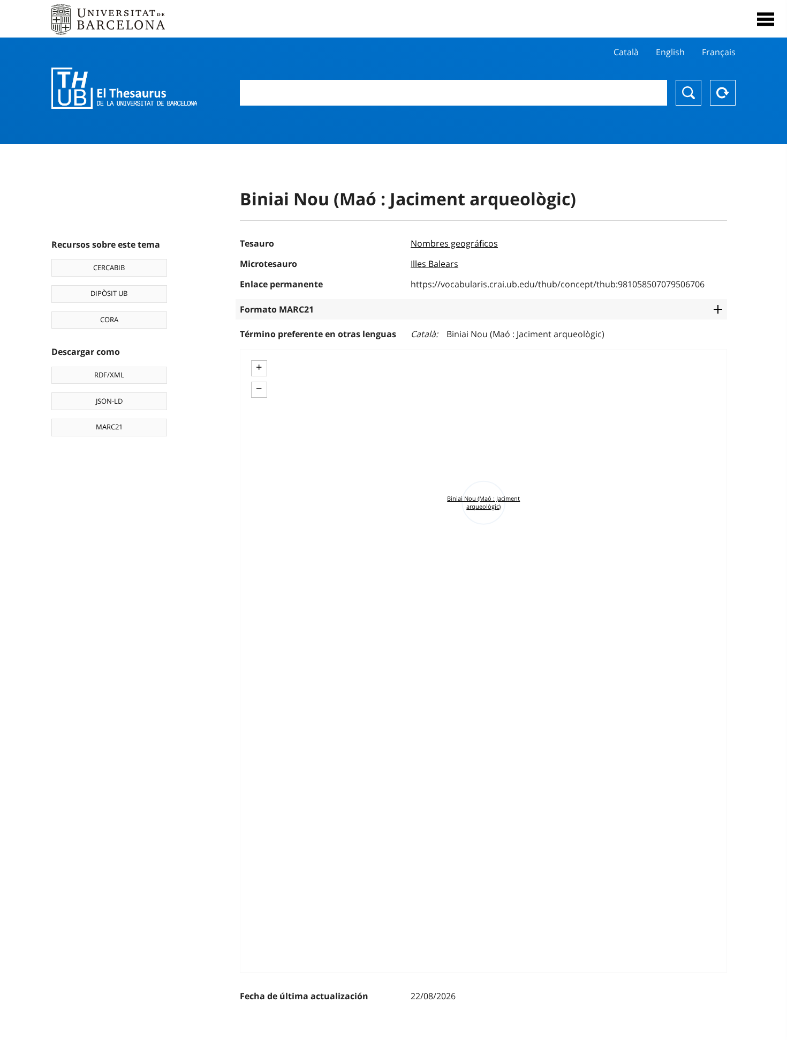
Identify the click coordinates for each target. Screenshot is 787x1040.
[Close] (765, 19)
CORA (109, 319)
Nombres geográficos (454, 243)
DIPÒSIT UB (108, 293)
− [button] (259, 389)
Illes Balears (434, 264)
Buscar (688, 93)
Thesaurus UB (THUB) (124, 88)
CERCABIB (109, 267)
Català (626, 52)
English (670, 52)
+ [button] (259, 367)
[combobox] (454, 93)
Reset (723, 93)
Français (719, 52)
